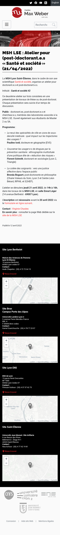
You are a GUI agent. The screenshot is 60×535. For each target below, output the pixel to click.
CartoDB (54, 302)
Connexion (11, 521)
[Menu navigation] (6, 24)
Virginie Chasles (20, 208)
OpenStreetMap (43, 302)
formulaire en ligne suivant (18, 203)
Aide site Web (27, 521)
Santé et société (23, 81)
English (55, 2)
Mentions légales (46, 521)
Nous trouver (11, 274)
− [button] (6, 286)
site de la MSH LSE (12, 215)
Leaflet (32, 302)
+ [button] (6, 281)
